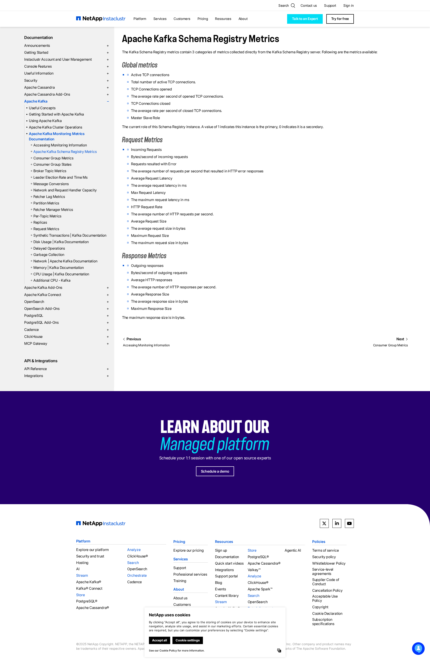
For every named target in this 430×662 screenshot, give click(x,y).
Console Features (66, 66)
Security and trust (90, 556)
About (243, 19)
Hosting (82, 563)
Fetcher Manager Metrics (53, 209)
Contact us (309, 5)
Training (179, 581)
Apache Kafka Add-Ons (66, 287)
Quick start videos (229, 563)
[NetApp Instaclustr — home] (100, 19)
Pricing (203, 19)
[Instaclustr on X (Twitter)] (324, 523)
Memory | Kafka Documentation (58, 267)
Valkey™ (254, 570)
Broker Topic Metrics (49, 171)
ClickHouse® (137, 556)
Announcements (66, 45)
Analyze (134, 549)
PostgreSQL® (86, 601)
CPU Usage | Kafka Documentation (61, 274)
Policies (318, 541)
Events (220, 589)
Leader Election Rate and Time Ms (60, 177)
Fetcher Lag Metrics (49, 196)
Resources (223, 19)
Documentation (38, 37)
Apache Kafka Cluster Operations (55, 127)
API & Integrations (41, 360)
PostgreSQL (66, 315)
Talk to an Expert (305, 19)
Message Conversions (51, 184)
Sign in (348, 5)
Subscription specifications (323, 621)
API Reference (66, 368)
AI (77, 569)
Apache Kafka (66, 101)
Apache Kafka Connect (66, 294)
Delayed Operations (49, 248)
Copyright (320, 607)
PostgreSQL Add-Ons (66, 322)
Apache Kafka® (88, 582)
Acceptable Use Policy (325, 598)
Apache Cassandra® (92, 608)
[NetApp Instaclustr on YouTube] (349, 523)
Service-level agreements (322, 571)
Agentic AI (293, 550)
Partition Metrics (46, 203)
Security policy (324, 557)
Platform (139, 19)
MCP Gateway (66, 343)
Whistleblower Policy (329, 563)
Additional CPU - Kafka (51, 280)
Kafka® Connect (89, 588)
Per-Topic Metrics (47, 216)
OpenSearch (66, 301)
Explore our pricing (188, 550)
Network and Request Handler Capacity (65, 190)
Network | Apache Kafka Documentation (65, 261)
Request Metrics (46, 229)
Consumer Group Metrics (53, 158)
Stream (82, 575)
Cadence (66, 329)
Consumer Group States (52, 164)
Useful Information (66, 73)
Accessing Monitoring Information (60, 145)
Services (160, 19)
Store (80, 595)
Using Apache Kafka (45, 120)
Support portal (226, 576)
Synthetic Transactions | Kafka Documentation (69, 235)
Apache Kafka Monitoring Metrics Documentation (57, 136)
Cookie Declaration (327, 613)
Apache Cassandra (66, 87)
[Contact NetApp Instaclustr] (418, 648)
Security (66, 80)
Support (330, 5)
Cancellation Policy (327, 590)
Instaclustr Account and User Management (66, 59)
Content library (227, 595)
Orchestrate (137, 575)
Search (133, 562)
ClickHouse (66, 336)
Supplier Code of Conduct (325, 582)
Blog (218, 583)
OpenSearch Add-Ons (66, 308)
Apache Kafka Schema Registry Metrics (65, 151)
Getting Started (66, 52)
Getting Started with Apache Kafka (56, 114)
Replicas (40, 222)
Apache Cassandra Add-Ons (66, 94)
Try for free (340, 19)
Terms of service (325, 550)
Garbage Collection (48, 254)
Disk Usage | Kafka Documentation (60, 242)
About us (180, 598)
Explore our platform (92, 550)
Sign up (221, 550)
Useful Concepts (42, 108)
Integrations (66, 375)
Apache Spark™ (260, 589)
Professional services (190, 574)
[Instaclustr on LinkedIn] (336, 523)
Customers (182, 19)
